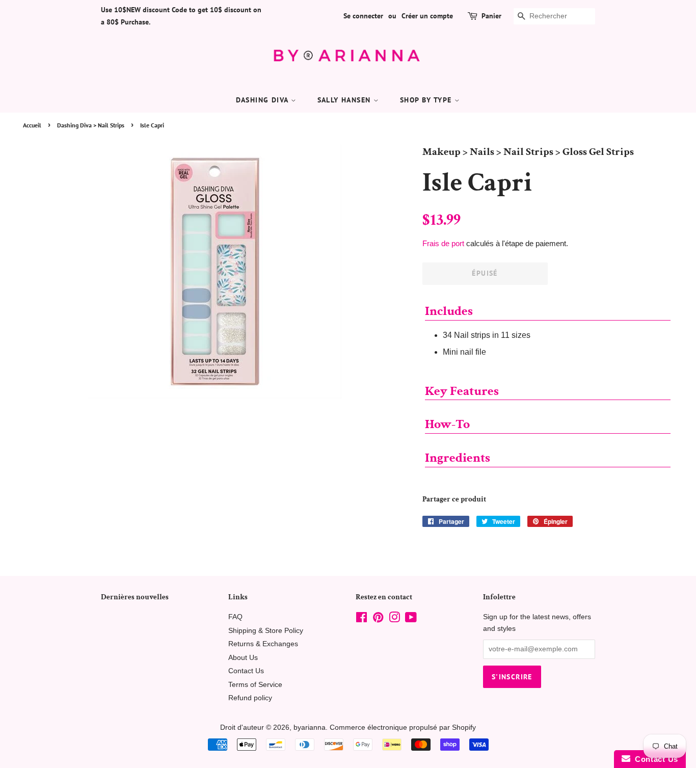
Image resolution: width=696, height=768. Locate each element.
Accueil (32, 125)
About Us (243, 657)
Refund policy (250, 698)
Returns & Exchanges (263, 644)
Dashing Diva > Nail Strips (90, 125)
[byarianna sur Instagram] (394, 619)
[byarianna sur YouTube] (411, 619)
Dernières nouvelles (135, 597)
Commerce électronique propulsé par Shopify (403, 727)
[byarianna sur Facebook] (361, 619)
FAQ (235, 617)
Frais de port (443, 243)
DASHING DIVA (263, 99)
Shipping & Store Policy (265, 630)
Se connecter (363, 15)
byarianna (309, 727)
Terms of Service (255, 684)
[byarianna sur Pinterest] (378, 619)
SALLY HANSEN (345, 99)
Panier (491, 15)
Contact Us (246, 671)
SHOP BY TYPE (427, 99)
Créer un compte (427, 15)
